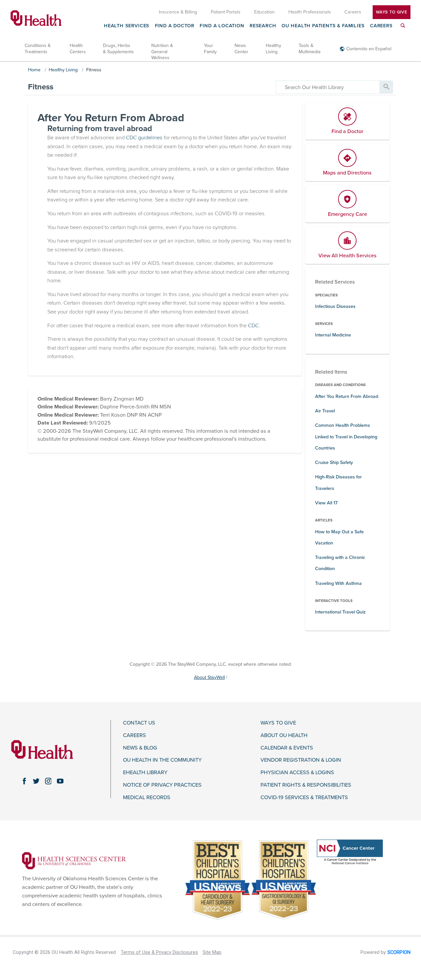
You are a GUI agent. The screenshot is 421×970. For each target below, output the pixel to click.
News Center (241, 48)
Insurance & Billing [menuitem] (178, 11)
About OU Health (284, 735)
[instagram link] (48, 781)
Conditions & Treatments (38, 48)
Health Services (126, 25)
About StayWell (209, 677)
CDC (253, 325)
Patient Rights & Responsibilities (305, 785)
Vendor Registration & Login (300, 760)
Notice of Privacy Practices (162, 785)
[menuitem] (402, 29)
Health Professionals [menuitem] (309, 11)
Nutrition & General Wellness (162, 51)
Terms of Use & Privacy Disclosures (159, 952)
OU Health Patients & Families (323, 25)
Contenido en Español (368, 49)
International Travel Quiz (340, 612)
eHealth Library (145, 773)
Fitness (93, 70)
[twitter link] (36, 781)
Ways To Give (391, 11)
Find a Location (222, 25)
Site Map (212, 952)
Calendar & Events (286, 748)
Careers (381, 25)
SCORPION (398, 952)
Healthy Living (273, 48)
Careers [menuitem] (352, 11)
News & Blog (140, 748)
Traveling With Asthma (338, 583)
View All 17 (326, 503)
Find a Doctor (175, 25)
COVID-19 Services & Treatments (304, 798)
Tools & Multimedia (309, 48)
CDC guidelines (144, 137)
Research (263, 25)
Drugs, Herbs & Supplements (118, 48)
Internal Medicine (333, 335)
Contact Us (139, 723)
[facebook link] (24, 781)
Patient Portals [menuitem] (225, 11)
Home (34, 70)
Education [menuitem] (264, 11)
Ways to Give (278, 723)
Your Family (210, 48)
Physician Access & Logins (297, 773)
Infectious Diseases (335, 306)
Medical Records (146, 798)
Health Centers (78, 48)
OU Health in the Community (162, 760)
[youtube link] (60, 781)
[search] (328, 87)
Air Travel (325, 411)
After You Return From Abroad (346, 396)
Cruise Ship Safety (334, 462)
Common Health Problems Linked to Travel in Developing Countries (346, 437)
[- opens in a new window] (74, 860)
